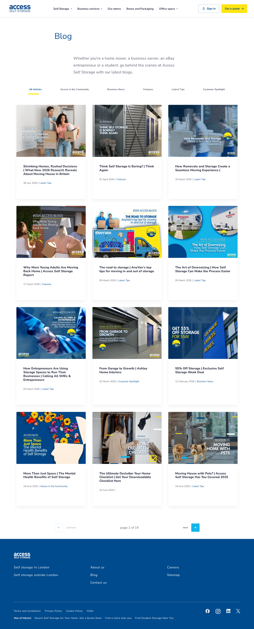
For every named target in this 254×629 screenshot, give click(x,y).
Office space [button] (167, 9)
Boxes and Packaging (140, 9)
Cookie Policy (74, 611)
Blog (94, 575)
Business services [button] (88, 9)
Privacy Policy (53, 611)
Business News (205, 381)
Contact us (98, 582)
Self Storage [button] (61, 9)
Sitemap (173, 575)
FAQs (90, 611)
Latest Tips (45, 183)
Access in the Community (54, 486)
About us (97, 567)
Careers (173, 567)
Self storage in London (31, 567)
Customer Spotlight (128, 381)
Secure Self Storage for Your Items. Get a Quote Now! (68, 618)
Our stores (114, 9)
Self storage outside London (36, 575)
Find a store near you (118, 618)
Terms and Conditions (27, 611)
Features (121, 179)
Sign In (211, 9)
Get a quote (232, 9)
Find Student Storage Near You (154, 618)
